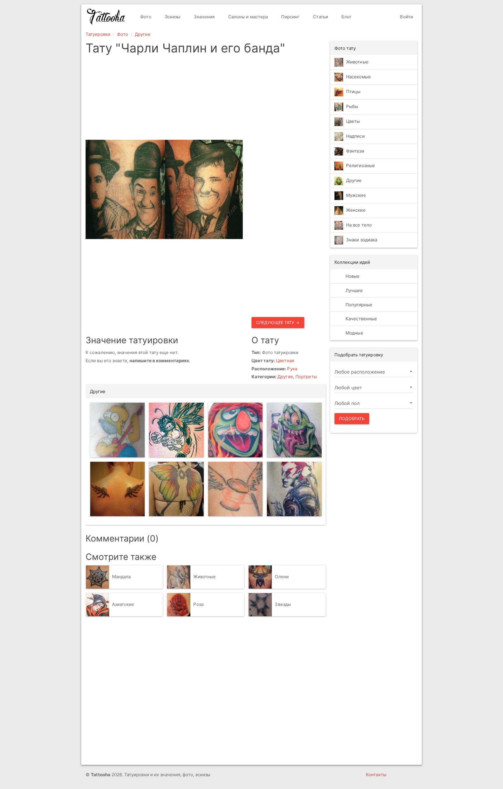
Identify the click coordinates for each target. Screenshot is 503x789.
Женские (356, 210)
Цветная (285, 360)
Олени (282, 576)
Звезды (283, 604)
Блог (346, 17)
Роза (198, 604)
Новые (352, 276)
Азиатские (123, 604)
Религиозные (360, 166)
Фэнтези (355, 151)
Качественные (360, 318)
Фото (145, 17)
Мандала (121, 576)
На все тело (359, 225)
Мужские (356, 195)
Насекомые (358, 76)
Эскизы (172, 17)
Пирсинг (290, 17)
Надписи (355, 136)
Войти (406, 17)
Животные (204, 576)
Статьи (320, 17)
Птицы (353, 91)
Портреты (306, 376)
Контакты (376, 774)
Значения (204, 17)
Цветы (353, 121)
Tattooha (106, 16)
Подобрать (351, 418)
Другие (142, 34)
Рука (292, 368)
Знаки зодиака (361, 240)
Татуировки (98, 34)
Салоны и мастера (247, 17)
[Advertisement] (206, 99)
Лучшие (353, 290)
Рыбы (352, 106)
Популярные (358, 304)
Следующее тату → (278, 322)
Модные (353, 333)
